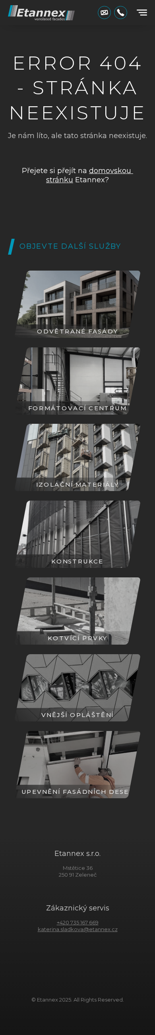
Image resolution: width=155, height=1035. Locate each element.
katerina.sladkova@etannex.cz (78, 929)
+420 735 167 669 (78, 922)
